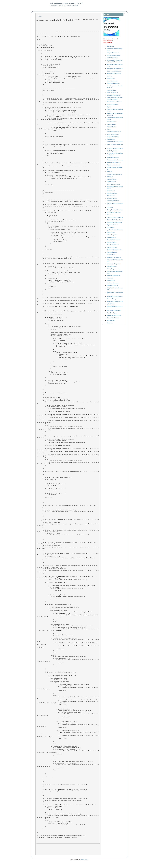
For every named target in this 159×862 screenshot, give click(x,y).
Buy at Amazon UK (108, 42)
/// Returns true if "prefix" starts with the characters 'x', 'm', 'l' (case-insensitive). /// (68, 472)
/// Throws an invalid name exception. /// (52, 393)
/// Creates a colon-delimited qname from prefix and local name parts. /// (63, 785)
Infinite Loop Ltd (85, 859)
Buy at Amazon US (108, 40)
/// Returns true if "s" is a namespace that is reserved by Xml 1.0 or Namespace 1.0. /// (67, 506)
